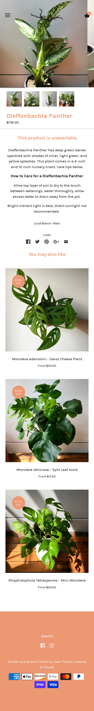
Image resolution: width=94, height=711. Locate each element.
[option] (14, 99)
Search (47, 636)
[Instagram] (51, 645)
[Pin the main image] (46, 241)
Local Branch (42, 223)
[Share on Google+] (56, 241)
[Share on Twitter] (37, 241)
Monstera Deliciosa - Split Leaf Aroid (47, 469)
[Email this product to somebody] (66, 241)
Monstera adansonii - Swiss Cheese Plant (47, 359)
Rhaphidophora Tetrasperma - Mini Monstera (47, 580)
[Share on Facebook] (28, 241)
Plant (56, 223)
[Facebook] (42, 645)
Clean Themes (63, 662)
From (47, 366)
